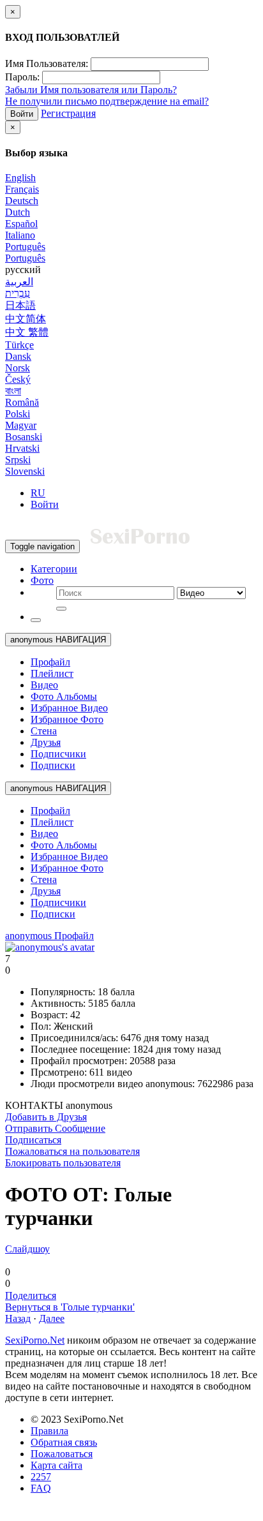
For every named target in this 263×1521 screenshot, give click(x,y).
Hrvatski (22, 448)
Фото (42, 580)
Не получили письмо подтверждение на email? (107, 101)
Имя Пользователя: (46, 63)
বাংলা (13, 390)
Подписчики (58, 753)
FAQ (41, 1488)
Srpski (18, 459)
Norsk (17, 367)
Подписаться (33, 1139)
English (20, 177)
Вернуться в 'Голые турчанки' (70, 1307)
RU (38, 492)
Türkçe (19, 344)
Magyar (20, 425)
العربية (19, 281)
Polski (17, 413)
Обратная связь (64, 1442)
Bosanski (23, 436)
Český (18, 379)
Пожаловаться (62, 1453)
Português (25, 246)
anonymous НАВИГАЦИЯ (58, 639)
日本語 (20, 305)
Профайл (50, 662)
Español (21, 223)
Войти (21, 114)
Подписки (53, 765)
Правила (49, 1430)
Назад (18, 1318)
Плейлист (52, 673)
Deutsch (21, 200)
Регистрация (68, 113)
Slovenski (25, 471)
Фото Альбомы (64, 696)
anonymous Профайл (49, 935)
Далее (51, 1318)
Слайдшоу (27, 1248)
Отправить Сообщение (55, 1128)
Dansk (18, 356)
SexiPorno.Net (34, 1340)
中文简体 (25, 318)
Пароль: (22, 76)
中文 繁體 (27, 332)
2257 (41, 1476)
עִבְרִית (17, 293)
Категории (54, 568)
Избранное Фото (67, 719)
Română (22, 402)
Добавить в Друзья (46, 1116)
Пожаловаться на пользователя (72, 1151)
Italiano (20, 235)
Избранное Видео (69, 707)
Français (22, 189)
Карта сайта (56, 1465)
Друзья (46, 742)
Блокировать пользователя (63, 1162)
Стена (44, 730)
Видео (44, 684)
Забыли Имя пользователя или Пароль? (91, 89)
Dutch (17, 212)
